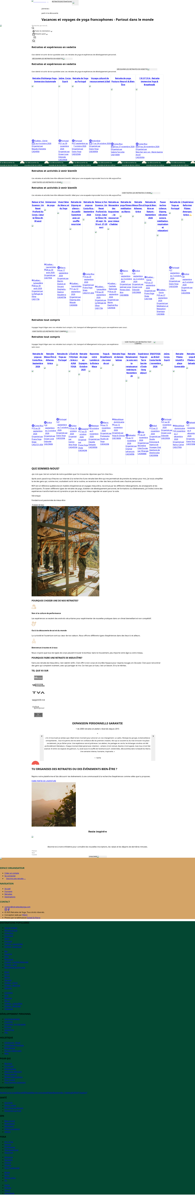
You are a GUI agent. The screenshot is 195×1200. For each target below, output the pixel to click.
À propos (8, 891)
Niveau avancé (11, 1074)
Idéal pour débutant (13, 1071)
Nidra (7, 1175)
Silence (7, 1132)
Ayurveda (9, 1102)
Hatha (7, 1185)
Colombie (9, 993)
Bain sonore (10, 1121)
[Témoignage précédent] (42, 748)
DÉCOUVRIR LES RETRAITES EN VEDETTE (47, 59)
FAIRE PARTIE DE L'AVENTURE (44, 781)
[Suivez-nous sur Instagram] (6, 909)
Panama (8, 980)
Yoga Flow (9, 1152)
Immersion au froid (13, 1111)
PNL (6, 1032)
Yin (6, 1180)
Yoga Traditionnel (12, 1168)
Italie (7, 956)
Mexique (8, 998)
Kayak (28, 1092)
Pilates (50, 1092)
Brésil (7, 972)
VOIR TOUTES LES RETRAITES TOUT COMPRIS (49, 331)
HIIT (24, 1092)
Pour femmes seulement (15, 1082)
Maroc (7, 977)
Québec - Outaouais (13, 947)
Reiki (7, 1053)
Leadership (9, 1030)
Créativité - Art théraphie (15, 1024)
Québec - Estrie (11, 983)
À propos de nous (38, 505)
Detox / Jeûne (10, 1105)
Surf (85, 1092)
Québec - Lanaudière (13, 1003)
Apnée (2, 1092)
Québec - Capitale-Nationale (16, 962)
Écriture (8, 1027)
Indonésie (9, 936)
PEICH (24, 915)
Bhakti (7, 1172)
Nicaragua (9, 959)
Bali (6, 951)
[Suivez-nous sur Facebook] (8, 909)
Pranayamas (10, 1147)
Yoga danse (9, 1193)
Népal (7, 938)
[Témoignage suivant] (153, 748)
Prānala (8, 1188)
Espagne (8, 954)
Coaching (9, 1022)
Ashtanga (9, 1157)
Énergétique (10, 1048)
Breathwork (10, 1123)
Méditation (9, 1126)
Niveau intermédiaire (13, 1077)
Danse (20, 1092)
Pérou (7, 1001)
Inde (6, 995)
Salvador (8, 988)
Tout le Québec (11, 928)
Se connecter (10, 876)
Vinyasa (8, 1165)
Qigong (8, 1162)
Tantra (7, 1190)
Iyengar (8, 1144)
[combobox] (42, 31)
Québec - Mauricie (12, 985)
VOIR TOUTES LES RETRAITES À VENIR (46, 182)
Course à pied (11, 1092)
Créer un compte (12, 873)
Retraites (56, 1)
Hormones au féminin (14, 1108)
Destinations (66, 1)
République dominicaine (15, 967)
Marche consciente (39, 1092)
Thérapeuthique (11, 1150)
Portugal (8, 941)
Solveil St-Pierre (33, 917)
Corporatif (9, 1066)
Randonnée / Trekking (62, 1092)
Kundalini (9, 1160)
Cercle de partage (12, 1019)
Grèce (7, 974)
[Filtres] (35, 37)
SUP (73, 1092)
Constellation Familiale (14, 1045)
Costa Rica (9, 933)
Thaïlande (9, 1009)
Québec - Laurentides (14, 944)
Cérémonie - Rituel (12, 1042)
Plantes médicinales (13, 1051)
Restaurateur (10, 1178)
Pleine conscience (12, 1129)
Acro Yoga (9, 1142)
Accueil (7, 888)
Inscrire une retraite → (16, 878)
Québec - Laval (11, 965)
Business (8, 1063)
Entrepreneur (10, 1069)
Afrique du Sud (11, 930)
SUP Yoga (79, 1092)
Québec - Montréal (13, 1006)
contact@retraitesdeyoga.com (17, 907)
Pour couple (10, 1080)
